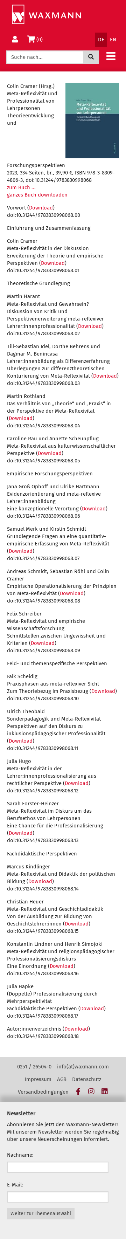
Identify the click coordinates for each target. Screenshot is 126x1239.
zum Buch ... (21, 187)
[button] (111, 55)
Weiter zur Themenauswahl (40, 1214)
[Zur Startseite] (46, 14)
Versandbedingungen (43, 1092)
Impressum (38, 1079)
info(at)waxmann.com (83, 1067)
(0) (41, 39)
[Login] (15, 40)
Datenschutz (87, 1079)
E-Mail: (15, 1185)
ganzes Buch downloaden (37, 195)
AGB (61, 1079)
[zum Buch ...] (92, 120)
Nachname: (20, 1155)
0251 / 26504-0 (34, 1067)
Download (41, 208)
